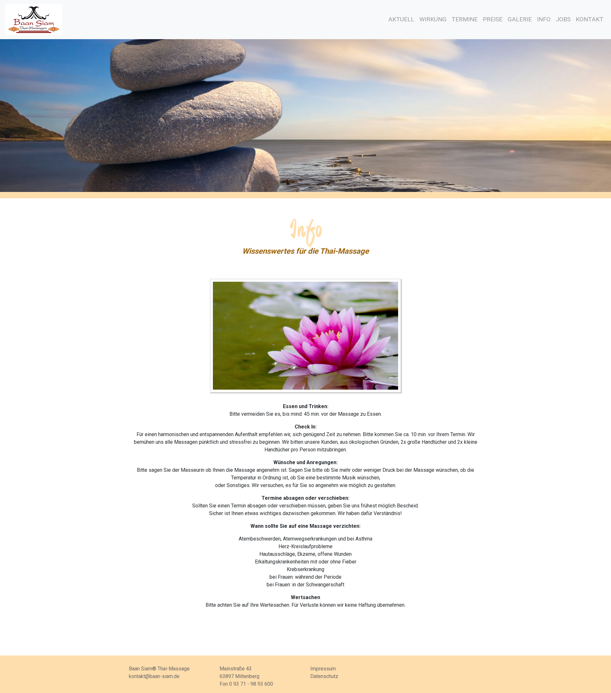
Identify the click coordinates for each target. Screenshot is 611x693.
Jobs (563, 19)
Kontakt (589, 19)
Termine (465, 19)
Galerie (520, 19)
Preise (492, 19)
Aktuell (401, 19)
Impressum (323, 669)
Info (544, 19)
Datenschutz (324, 676)
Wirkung (432, 19)
